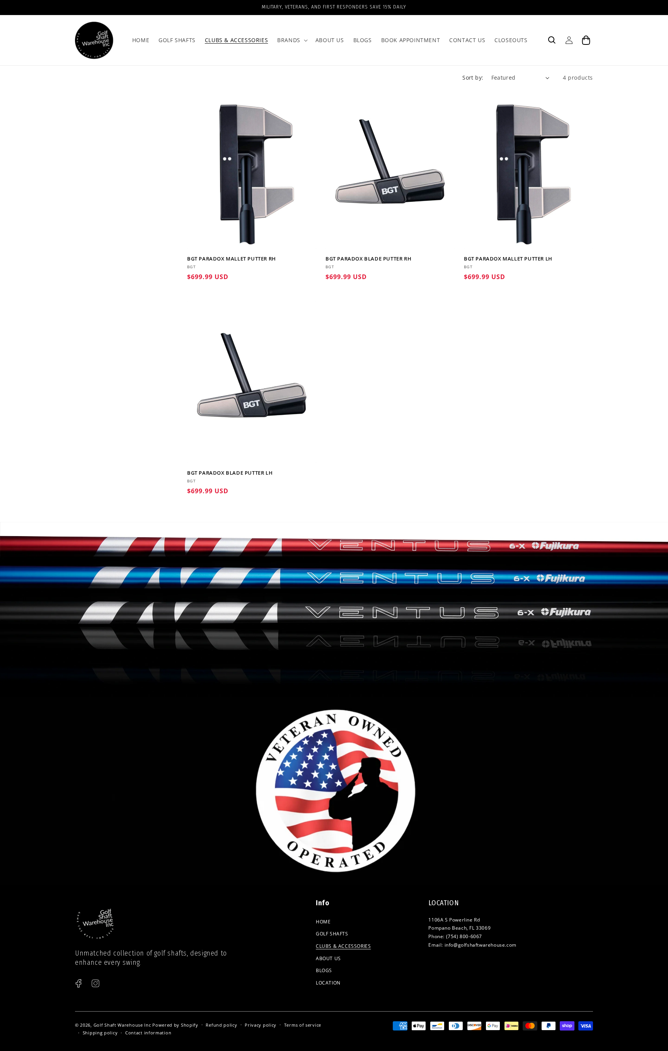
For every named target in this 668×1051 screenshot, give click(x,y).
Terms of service (302, 1025)
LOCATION (328, 982)
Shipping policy (100, 1033)
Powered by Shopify (175, 1025)
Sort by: (472, 77)
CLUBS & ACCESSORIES (343, 946)
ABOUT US (328, 958)
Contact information (148, 1033)
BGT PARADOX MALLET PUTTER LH (508, 259)
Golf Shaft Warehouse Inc (122, 1025)
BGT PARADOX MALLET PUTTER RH (231, 259)
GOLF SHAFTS (332, 933)
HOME (323, 921)
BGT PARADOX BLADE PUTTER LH (230, 473)
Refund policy (221, 1025)
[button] (292, 40)
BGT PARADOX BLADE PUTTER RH (368, 259)
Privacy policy (260, 1025)
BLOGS (324, 970)
